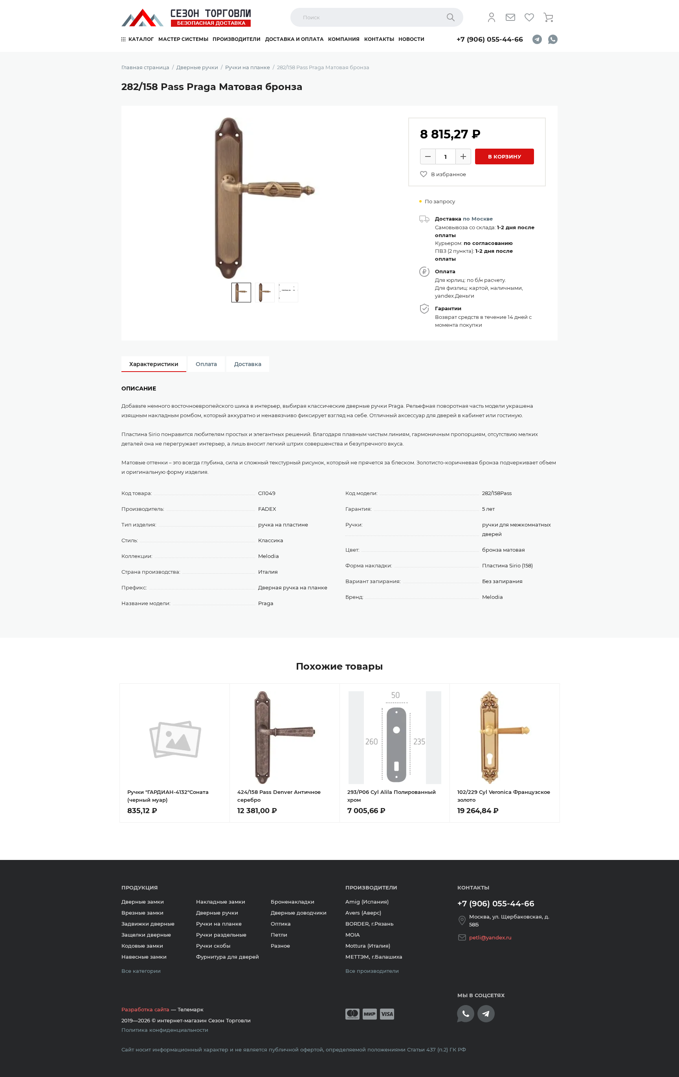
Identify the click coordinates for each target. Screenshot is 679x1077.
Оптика (281, 924)
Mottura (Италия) (367, 946)
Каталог (141, 39)
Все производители (372, 971)
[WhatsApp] (553, 39)
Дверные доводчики (299, 912)
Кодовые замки (142, 946)
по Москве (478, 218)
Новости (411, 39)
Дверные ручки (217, 912)
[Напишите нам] (510, 17)
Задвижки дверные (147, 924)
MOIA (352, 935)
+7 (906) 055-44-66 (490, 39)
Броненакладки (292, 901)
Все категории (141, 971)
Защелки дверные (146, 935)
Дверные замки (142, 901)
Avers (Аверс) (363, 912)
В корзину (504, 156)
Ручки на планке (219, 924)
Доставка (247, 364)
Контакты (379, 39)
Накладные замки (220, 901)
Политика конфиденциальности (164, 1030)
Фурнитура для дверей (227, 957)
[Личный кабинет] (491, 17)
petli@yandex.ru (490, 937)
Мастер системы (183, 39)
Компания (344, 39)
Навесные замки (144, 957)
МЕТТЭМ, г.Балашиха (373, 957)
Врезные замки (142, 912)
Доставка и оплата (294, 39)
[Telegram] (537, 39)
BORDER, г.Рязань (369, 924)
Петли (279, 935)
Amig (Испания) (367, 901)
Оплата (206, 364)
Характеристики (153, 364)
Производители (237, 39)
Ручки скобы (213, 946)
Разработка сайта (145, 1009)
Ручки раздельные (221, 935)
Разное (280, 946)
